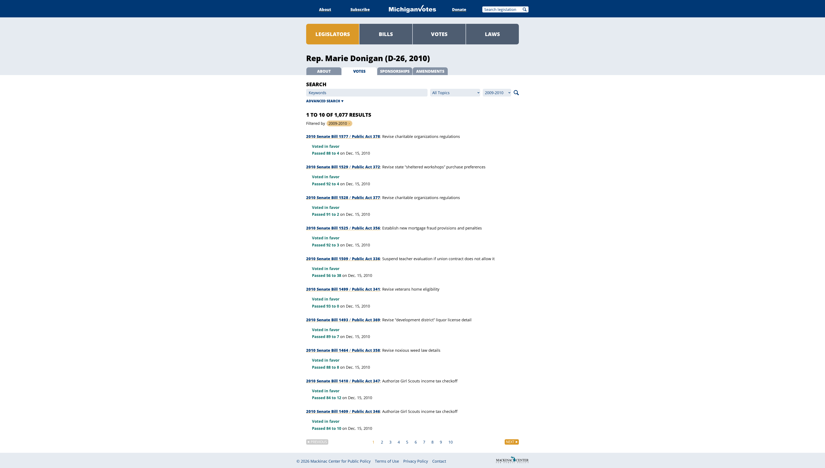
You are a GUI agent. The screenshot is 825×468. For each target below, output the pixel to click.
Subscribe (360, 9)
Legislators (332, 34)
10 (450, 442)
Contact (439, 461)
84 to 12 (333, 397)
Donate (459, 9)
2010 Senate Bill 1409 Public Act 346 (343, 411)
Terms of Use (387, 461)
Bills (386, 34)
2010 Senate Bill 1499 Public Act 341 (343, 289)
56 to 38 (333, 275)
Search (525, 9)
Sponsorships (394, 71)
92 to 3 (332, 245)
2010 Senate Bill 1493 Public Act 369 (343, 319)
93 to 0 (332, 306)
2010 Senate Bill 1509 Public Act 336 (343, 258)
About (325, 9)
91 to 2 (332, 214)
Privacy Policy (415, 461)
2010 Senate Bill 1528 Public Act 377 (343, 197)
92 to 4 (332, 183)
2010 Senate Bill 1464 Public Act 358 (343, 350)
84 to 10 (333, 428)
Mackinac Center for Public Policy (340, 461)
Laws (492, 34)
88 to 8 (332, 367)
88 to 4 (332, 153)
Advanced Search (323, 101)
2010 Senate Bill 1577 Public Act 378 (343, 136)
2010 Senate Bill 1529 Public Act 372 (343, 166)
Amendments (430, 71)
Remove (349, 124)
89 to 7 (332, 336)
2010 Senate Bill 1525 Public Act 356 (343, 228)
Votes (439, 34)
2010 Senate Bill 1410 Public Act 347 (343, 380)
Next (510, 441)
